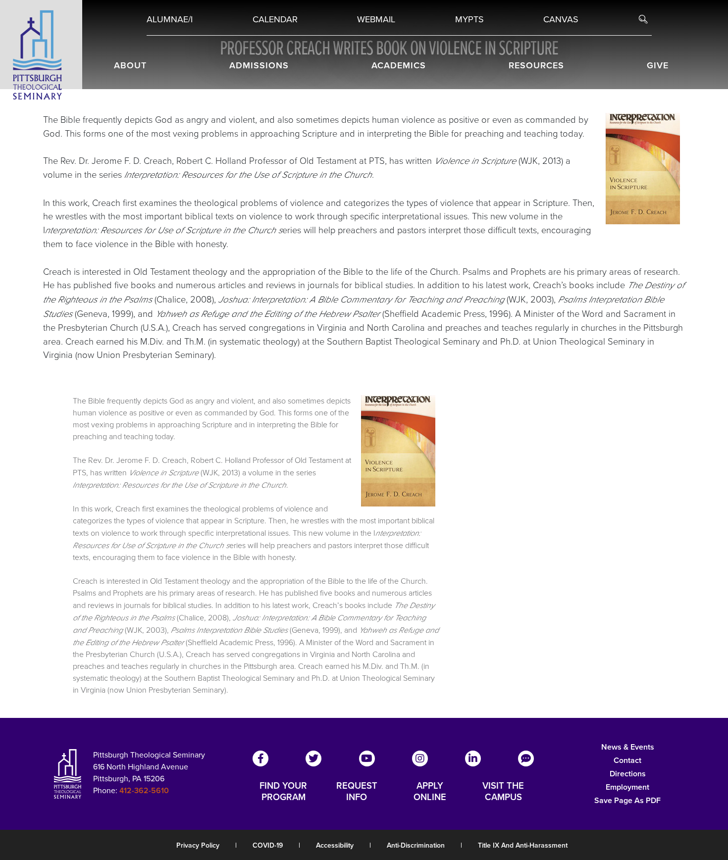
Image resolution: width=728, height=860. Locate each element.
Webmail (376, 19)
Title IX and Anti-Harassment (523, 845)
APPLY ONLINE (430, 791)
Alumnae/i (170, 19)
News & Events (627, 747)
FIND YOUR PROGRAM (283, 791)
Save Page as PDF (627, 800)
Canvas (560, 19)
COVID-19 (268, 845)
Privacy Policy (197, 845)
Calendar (275, 19)
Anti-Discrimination (416, 845)
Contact (627, 760)
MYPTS (469, 19)
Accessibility (335, 845)
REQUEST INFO (356, 791)
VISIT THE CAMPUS (503, 791)
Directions (628, 773)
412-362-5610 (144, 790)
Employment (627, 787)
